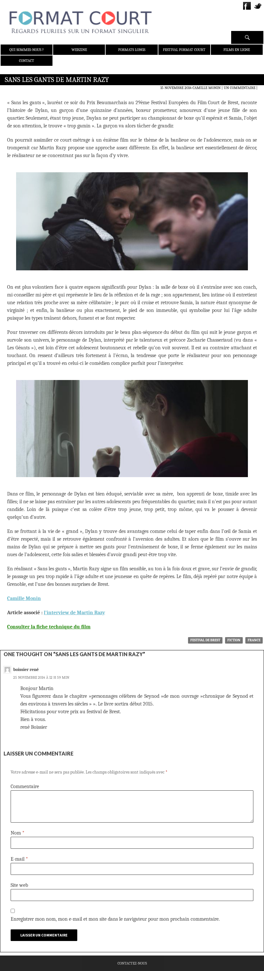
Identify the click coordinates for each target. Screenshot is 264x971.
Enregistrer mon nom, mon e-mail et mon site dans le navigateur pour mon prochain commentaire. (115, 919)
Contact (26, 60)
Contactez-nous (132, 963)
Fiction (233, 640)
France (254, 640)
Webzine (79, 49)
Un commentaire (239, 87)
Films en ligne (236, 49)
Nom (17, 833)
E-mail (19, 859)
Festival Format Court (184, 49)
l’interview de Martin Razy (74, 613)
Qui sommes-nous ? (26, 49)
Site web (19, 885)
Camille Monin (207, 87)
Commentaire (25, 786)
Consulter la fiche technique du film (48, 627)
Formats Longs (131, 49)
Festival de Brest (205, 640)
